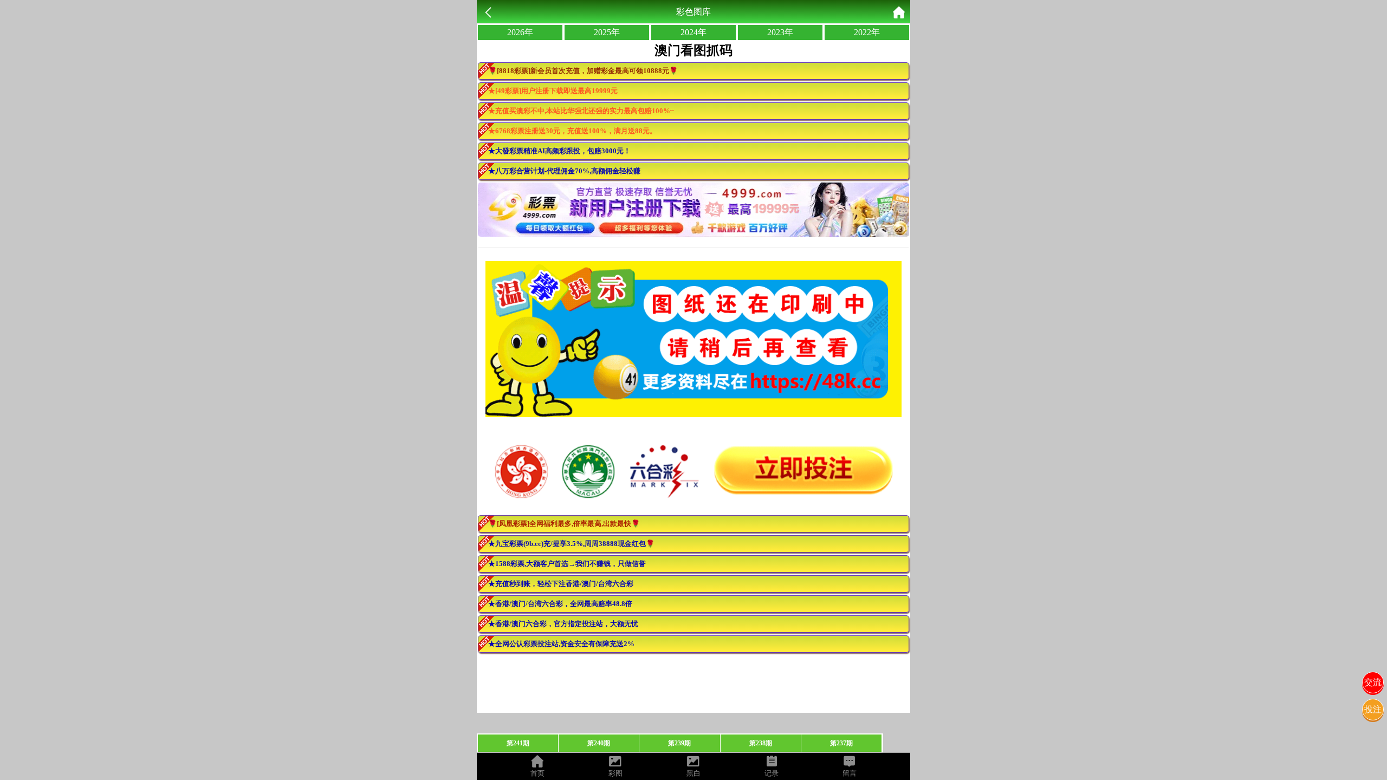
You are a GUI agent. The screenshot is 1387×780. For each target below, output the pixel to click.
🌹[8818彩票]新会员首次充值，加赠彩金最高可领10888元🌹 (583, 71)
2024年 (693, 32)
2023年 (780, 32)
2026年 (520, 32)
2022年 (867, 32)
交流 (1373, 682)
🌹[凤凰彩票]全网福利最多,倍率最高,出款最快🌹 (564, 523)
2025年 (607, 32)
